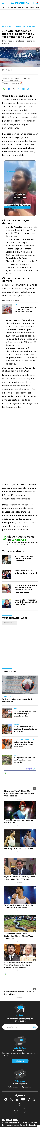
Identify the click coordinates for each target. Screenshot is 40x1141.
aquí (23, 544)
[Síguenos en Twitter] (11, 1099)
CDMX (13, 7)
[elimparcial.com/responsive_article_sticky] (38, 1126)
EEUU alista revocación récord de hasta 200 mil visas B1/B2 (25, 602)
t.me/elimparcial (20, 1084)
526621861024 (20, 1050)
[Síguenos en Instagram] (17, 1099)
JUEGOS (6, 7)
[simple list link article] (20, 686)
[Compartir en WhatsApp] (3, 89)
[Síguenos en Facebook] (5, 1099)
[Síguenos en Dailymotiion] (20, 1104)
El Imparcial (7, 27)
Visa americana (29, 27)
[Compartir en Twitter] (13, 89)
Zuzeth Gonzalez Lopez (12, 79)
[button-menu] (3, 3)
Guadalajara (35, 7)
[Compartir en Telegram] (18, 89)
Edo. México (23, 7)
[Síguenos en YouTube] (23, 1099)
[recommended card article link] (7, 309)
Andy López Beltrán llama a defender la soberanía (23, 558)
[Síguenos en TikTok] (29, 1099)
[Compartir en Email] (23, 89)
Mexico (18, 27)
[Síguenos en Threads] (34, 1099)
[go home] (20, 1119)
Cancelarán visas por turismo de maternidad (25, 572)
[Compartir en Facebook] (8, 89)
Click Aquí (20, 1061)
